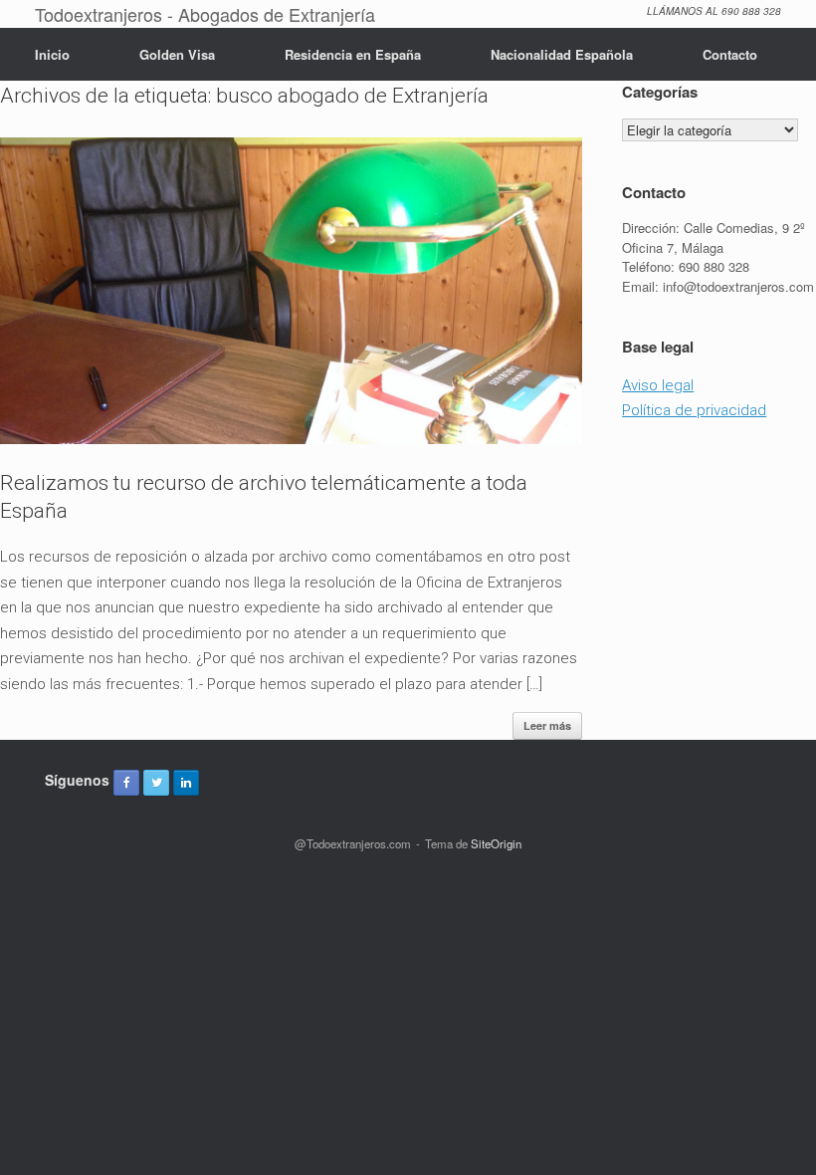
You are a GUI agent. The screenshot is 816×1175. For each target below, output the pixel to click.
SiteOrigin (496, 843)
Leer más (547, 725)
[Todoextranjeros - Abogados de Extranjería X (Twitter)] (156, 783)
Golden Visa (177, 54)
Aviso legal (658, 385)
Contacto (730, 54)
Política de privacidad (694, 410)
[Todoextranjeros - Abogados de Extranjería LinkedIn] (186, 783)
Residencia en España (353, 54)
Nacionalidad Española (562, 54)
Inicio (52, 54)
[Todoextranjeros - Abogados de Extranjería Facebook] (126, 783)
